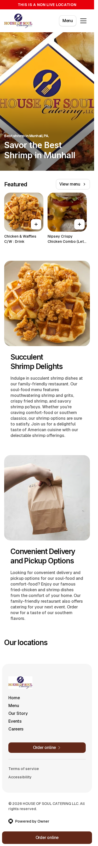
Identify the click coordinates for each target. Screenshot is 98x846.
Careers (16, 729)
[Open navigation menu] (83, 21)
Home (14, 698)
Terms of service (23, 768)
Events (15, 721)
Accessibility (20, 777)
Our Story (18, 713)
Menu (67, 20)
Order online (47, 837)
